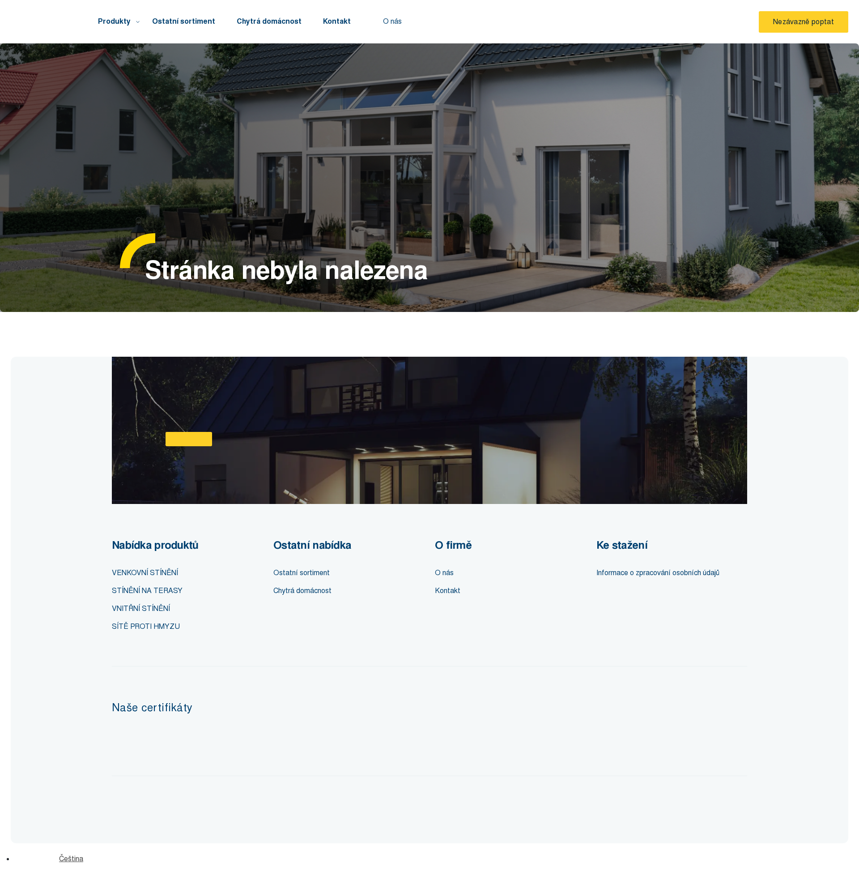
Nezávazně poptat (803, 21)
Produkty (114, 21)
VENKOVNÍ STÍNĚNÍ (145, 572)
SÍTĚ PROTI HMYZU (146, 626)
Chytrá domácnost (269, 21)
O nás (392, 21)
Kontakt (337, 21)
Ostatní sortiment (183, 21)
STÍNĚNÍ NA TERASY (147, 590)
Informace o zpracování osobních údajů (657, 572)
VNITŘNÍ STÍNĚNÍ (141, 608)
